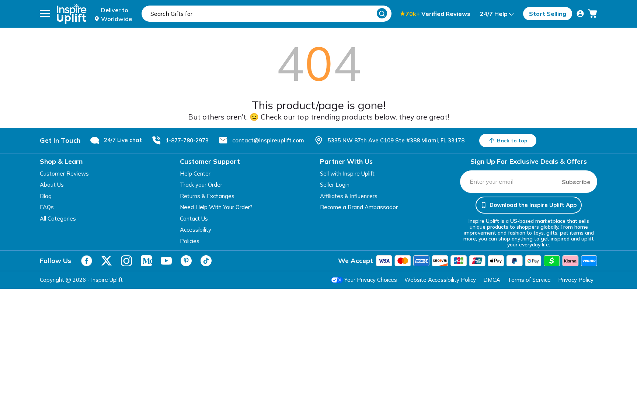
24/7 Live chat (123, 139)
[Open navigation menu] (45, 13)
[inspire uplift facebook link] (86, 260)
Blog (46, 196)
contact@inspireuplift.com (268, 140)
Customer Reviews (64, 173)
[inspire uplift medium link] (146, 260)
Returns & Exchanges (207, 196)
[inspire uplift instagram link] (126, 260)
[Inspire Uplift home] (71, 14)
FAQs (47, 207)
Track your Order (201, 184)
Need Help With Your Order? (216, 207)
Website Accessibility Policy (440, 279)
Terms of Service (529, 279)
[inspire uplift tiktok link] (206, 260)
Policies (189, 241)
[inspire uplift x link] (106, 260)
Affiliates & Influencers (348, 196)
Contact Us (194, 218)
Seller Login (334, 184)
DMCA (491, 279)
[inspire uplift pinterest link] (186, 260)
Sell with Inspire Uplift (347, 173)
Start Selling (547, 13)
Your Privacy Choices (370, 279)
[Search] (382, 13)
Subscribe (576, 182)
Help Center (195, 173)
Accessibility (195, 229)
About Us (52, 184)
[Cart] (592, 13)
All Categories (58, 218)
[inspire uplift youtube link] (166, 260)
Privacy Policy (576, 279)
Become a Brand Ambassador (359, 207)
